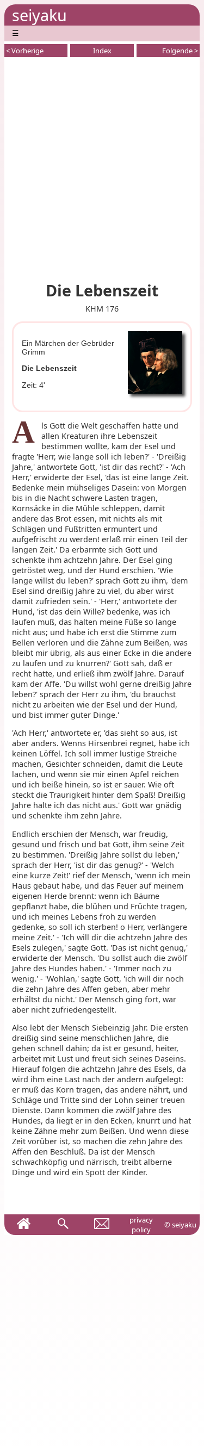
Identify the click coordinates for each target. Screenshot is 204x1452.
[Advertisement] (102, 167)
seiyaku (39, 15)
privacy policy (141, 1224)
